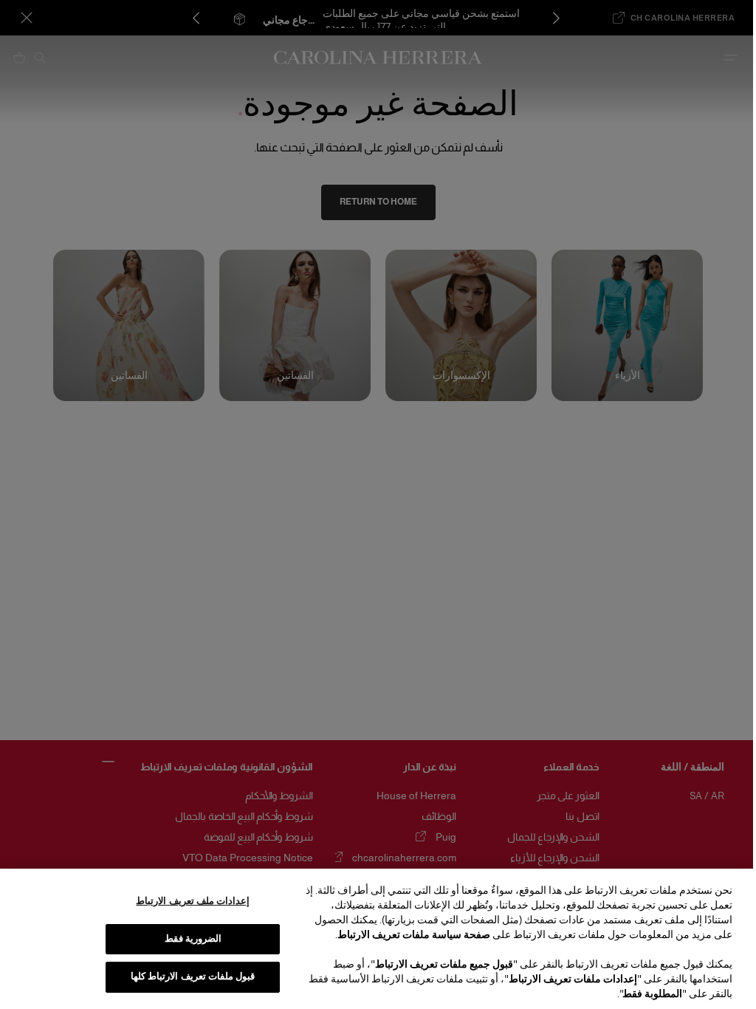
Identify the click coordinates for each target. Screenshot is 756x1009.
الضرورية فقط (193, 939)
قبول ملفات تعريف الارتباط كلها (193, 976)
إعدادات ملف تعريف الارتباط (192, 901)
